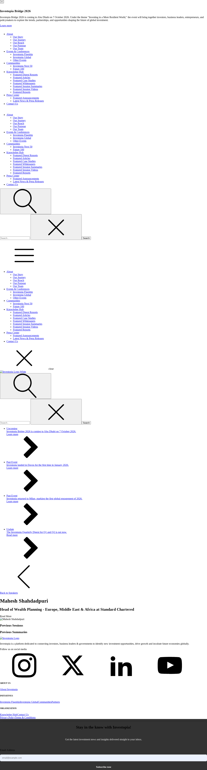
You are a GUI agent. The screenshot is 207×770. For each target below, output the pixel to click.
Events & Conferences (17, 51)
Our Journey (19, 39)
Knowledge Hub (15, 71)
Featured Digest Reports (25, 74)
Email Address (7, 750)
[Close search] (56, 227)
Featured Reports (21, 92)
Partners (56, 702)
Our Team (18, 48)
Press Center (12, 95)
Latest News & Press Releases (28, 100)
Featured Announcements (26, 98)
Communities (13, 63)
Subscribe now (103, 767)
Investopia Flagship (23, 54)
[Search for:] (15, 238)
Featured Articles (21, 77)
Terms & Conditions (25, 717)
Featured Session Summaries (27, 86)
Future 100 (18, 68)
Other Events (19, 60)
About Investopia (9, 689)
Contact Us (12, 103)
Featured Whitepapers (24, 83)
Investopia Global (22, 57)
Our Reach (18, 42)
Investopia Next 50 (22, 66)
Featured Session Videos (25, 89)
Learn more (6, 25)
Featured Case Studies (24, 80)
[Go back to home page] (9, 638)
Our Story (18, 37)
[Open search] (25, 201)
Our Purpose (19, 45)
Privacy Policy (7, 717)
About (9, 34)
